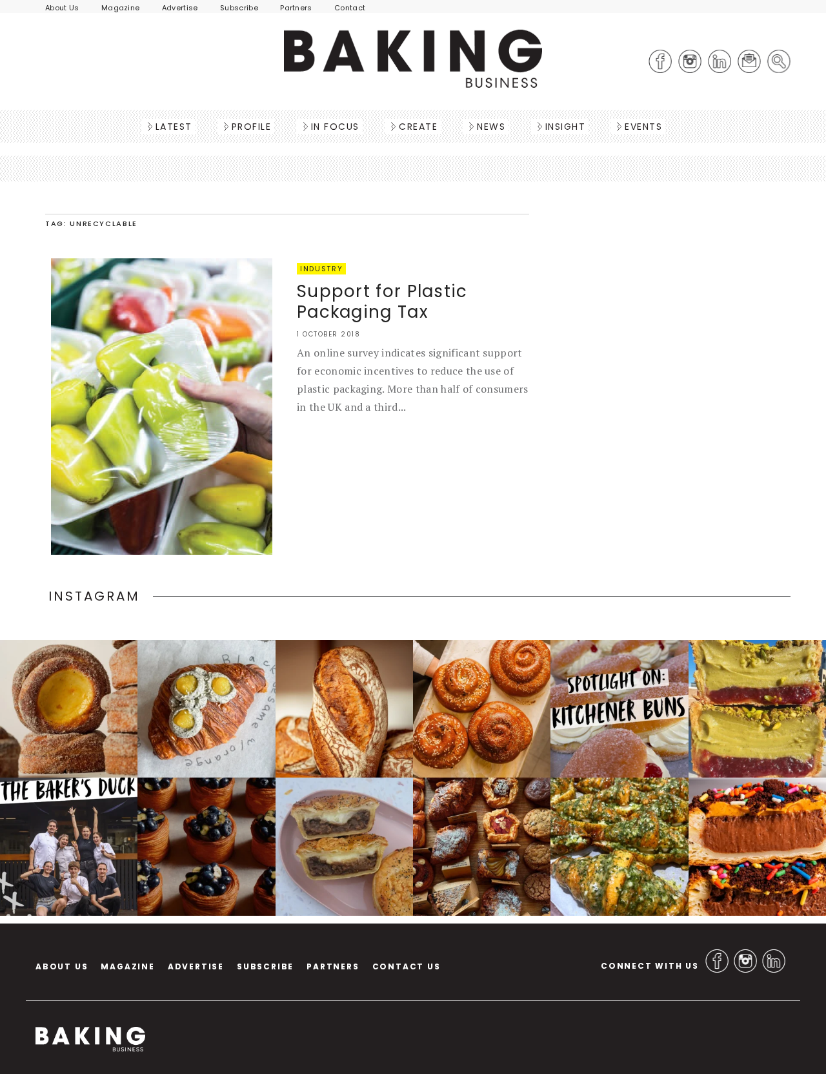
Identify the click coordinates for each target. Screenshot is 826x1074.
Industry (321, 268)
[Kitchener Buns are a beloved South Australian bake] (619, 709)
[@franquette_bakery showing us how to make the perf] (344, 709)
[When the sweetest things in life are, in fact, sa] (619, 846)
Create (418, 126)
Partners (296, 8)
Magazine (120, 8)
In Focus (335, 126)
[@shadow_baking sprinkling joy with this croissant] (757, 846)
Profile (252, 126)
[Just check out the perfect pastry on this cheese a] (344, 846)
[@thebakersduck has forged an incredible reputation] (68, 846)
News (491, 126)
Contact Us (406, 966)
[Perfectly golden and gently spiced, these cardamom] (68, 709)
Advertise (180, 8)
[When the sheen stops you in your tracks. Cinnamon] (481, 709)
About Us (62, 8)
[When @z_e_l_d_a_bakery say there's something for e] (481, 846)
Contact (349, 8)
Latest (174, 126)
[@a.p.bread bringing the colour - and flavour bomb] (757, 709)
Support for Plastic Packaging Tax (382, 302)
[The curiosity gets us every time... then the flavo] (206, 709)
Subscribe (239, 8)
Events (643, 126)
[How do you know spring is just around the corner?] (206, 846)
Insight (565, 126)
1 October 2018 (328, 334)
